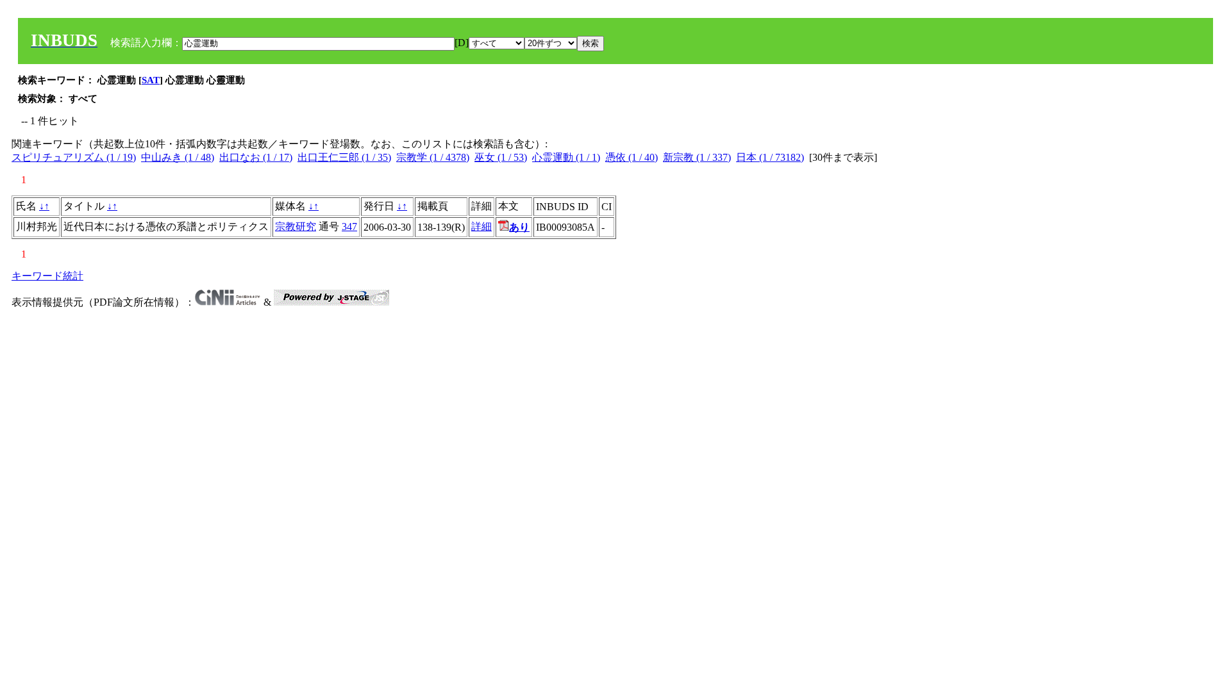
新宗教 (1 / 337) (697, 157)
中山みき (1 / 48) (177, 157)
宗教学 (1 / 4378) (432, 157)
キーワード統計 (47, 275)
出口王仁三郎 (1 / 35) (344, 157)
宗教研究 (295, 226)
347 (349, 226)
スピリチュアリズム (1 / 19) (74, 157)
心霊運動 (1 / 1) (566, 157)
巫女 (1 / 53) (500, 157)
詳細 (481, 226)
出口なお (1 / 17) (255, 157)
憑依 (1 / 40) (631, 157)
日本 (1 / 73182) (770, 157)
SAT (151, 80)
